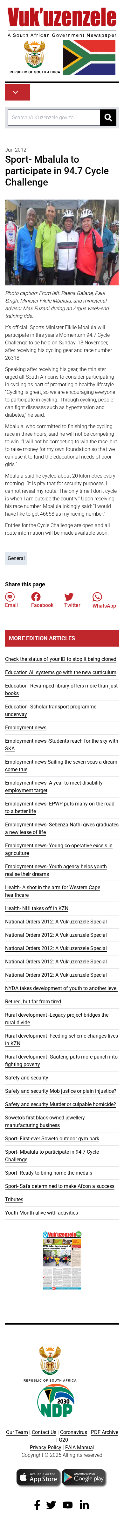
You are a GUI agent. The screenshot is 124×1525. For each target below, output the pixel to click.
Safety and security (26, 1078)
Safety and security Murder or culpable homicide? (60, 1104)
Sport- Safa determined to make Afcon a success (59, 1186)
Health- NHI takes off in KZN (36, 908)
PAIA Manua (79, 1447)
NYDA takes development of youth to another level (61, 988)
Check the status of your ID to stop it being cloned (60, 659)
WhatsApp (104, 606)
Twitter (72, 605)
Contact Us (44, 1432)
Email (11, 605)
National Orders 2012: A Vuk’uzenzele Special (56, 922)
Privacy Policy (45, 1447)
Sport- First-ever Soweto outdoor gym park (52, 1139)
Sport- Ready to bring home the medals (48, 1173)
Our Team (17, 1432)
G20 (63, 1440)
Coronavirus (73, 1432)
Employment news (25, 728)
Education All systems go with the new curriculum (60, 672)
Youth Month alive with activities (41, 1213)
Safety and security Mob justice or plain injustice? (60, 1091)
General (16, 558)
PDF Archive (104, 1432)
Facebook (42, 605)
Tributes (14, 1199)
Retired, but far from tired (33, 1002)
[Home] (62, 41)
